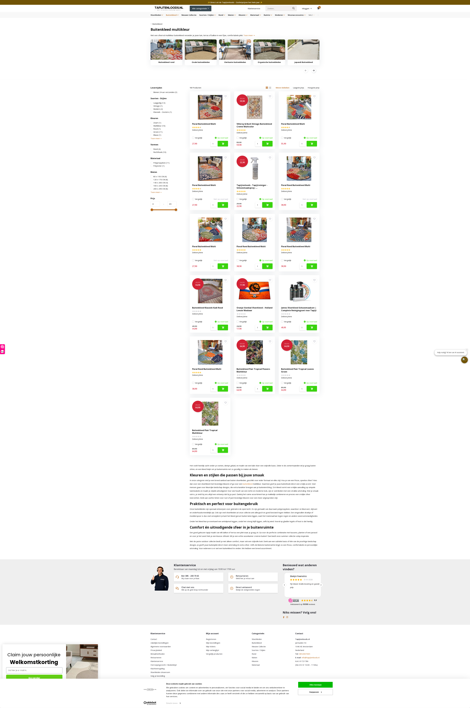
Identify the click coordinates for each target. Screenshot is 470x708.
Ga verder (34, 677)
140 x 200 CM (160, 182)
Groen (158, 132)
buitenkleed (248, 484)
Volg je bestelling (158, 676)
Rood (157, 129)
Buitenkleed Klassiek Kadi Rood (207, 307)
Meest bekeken (282, 87)
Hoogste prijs (313, 87)
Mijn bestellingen (213, 643)
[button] (464, 359)
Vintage (158, 106)
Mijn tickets (211, 646)
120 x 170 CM (160, 179)
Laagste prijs (298, 87)
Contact (154, 639)
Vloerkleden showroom (160, 672)
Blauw (157, 135)
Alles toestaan (315, 685)
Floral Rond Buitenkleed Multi (295, 185)
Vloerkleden (156, 15)
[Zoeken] (294, 8)
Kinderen (279, 15)
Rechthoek (159, 152)
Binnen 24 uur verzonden (165, 92)
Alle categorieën (199, 8)
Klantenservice (254, 8)
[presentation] (306, 70)
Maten (231, 15)
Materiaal (254, 15)
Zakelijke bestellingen (160, 643)
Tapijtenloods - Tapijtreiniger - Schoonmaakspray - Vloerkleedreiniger (252, 188)
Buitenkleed (171, 15)
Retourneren (156, 657)
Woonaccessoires (296, 15)
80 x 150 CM (160, 176)
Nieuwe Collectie (189, 15)
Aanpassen (314, 692)
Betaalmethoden (158, 654)
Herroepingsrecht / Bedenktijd (163, 665)
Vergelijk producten (214, 654)
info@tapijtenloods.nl (310, 657)
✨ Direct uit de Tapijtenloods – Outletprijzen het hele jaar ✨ (235, 2)
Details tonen (172, 703)
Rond (221, 15)
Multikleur (159, 126)
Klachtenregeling (158, 668)
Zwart (157, 122)
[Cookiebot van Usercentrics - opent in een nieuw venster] (150, 703)
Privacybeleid (156, 650)
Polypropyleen (161, 163)
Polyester (158, 166)
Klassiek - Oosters (162, 112)
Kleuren (242, 15)
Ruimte (267, 15)
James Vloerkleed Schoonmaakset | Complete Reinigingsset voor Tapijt (299, 309)
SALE (311, 15)
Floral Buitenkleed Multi (204, 124)
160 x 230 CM (160, 185)
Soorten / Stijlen (206, 15)
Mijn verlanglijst (212, 650)
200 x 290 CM (160, 189)
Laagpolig (159, 103)
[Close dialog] (96, 645)
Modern (158, 109)
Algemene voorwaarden (161, 646)
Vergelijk (198, 138)
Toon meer (248, 35)
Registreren (211, 639)
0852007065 (304, 654)
